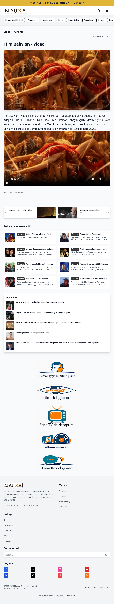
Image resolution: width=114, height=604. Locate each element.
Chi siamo (63, 491)
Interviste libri (73, 20)
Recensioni (8, 525)
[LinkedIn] (6, 575)
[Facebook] (6, 569)
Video (7, 31)
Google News (48, 20)
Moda (60, 20)
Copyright (62, 496)
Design (101, 20)
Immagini (7, 541)
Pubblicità (63, 507)
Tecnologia (88, 20)
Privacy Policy (64, 502)
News (6, 520)
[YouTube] (87, 569)
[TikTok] (33, 575)
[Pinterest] (60, 575)
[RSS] (87, 575)
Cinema (18, 31)
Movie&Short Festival (14, 20)
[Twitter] (33, 569)
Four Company (49, 596)
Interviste (7, 531)
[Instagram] (60, 569)
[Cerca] (99, 10)
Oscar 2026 (33, 20)
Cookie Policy (104, 587)
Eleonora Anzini (69, 596)
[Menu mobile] (107, 10)
